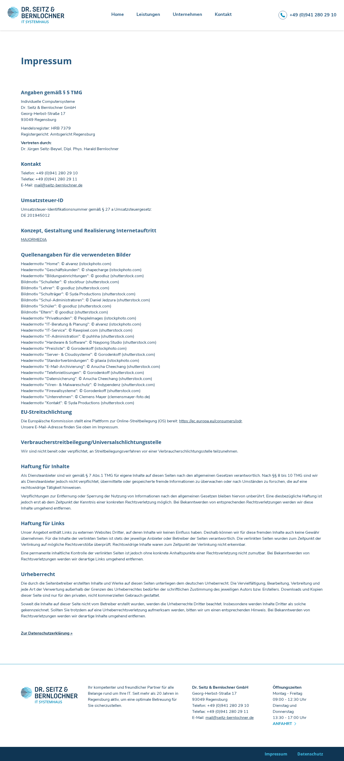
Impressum (276, 754)
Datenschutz (310, 754)
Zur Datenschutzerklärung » (47, 633)
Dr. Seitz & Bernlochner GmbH (36, 15)
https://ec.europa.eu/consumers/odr (210, 421)
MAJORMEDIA (34, 239)
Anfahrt (282, 723)
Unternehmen (187, 14)
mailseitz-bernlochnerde (58, 185)
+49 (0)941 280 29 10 (313, 15)
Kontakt (223, 14)
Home (117, 14)
